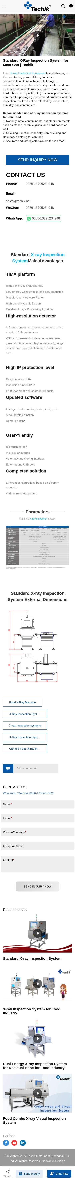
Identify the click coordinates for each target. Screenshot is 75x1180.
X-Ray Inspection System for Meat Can (28, 714)
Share (8, 1176)
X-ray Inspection (38, 518)
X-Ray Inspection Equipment (27, 737)
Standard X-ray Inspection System (32, 959)
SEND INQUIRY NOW (37, 160)
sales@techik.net (18, 201)
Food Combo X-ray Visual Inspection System (34, 1121)
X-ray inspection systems (25, 725)
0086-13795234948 (46, 218)
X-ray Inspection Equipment (27, 73)
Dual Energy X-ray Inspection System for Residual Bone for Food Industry (35, 1066)
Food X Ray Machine (22, 702)
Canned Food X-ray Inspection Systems (28, 748)
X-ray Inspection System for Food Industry (31, 1011)
